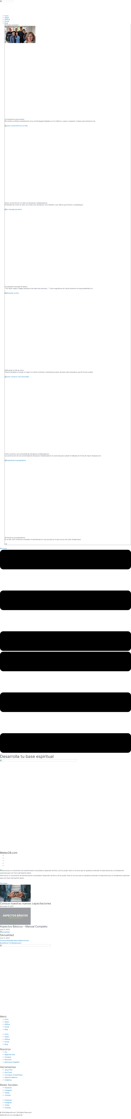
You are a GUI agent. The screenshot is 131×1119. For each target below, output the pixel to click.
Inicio (6, 1019)
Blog (6, 1029)
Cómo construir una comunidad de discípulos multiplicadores (27, 454)
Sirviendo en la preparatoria (15, 538)
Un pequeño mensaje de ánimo (16, 287)
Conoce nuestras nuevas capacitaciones (25, 903)
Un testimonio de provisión (14, 119)
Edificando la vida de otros (14, 370)
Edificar (7, 1024)
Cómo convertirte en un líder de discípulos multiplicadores (26, 203)
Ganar (7, 1022)
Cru (24, 1115)
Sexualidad (7, 935)
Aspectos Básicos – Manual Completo (23, 926)
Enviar (7, 1027)
